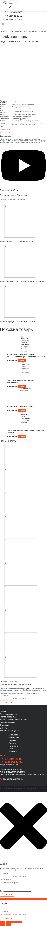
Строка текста (5, 699)
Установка (13, 746)
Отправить (7, 702)
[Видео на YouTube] (23, 186)
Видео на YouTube (9, 190)
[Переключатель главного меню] (8, 7)
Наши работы (15, 737)
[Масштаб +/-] (2, 922)
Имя (2, 696)
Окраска (12, 740)
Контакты (13, 751)
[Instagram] (4, 756)
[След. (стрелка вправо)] (8, 924)
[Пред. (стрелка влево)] (2, 924)
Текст (2, 891)
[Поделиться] (14, 922)
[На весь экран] (8, 922)
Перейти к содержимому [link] (9, 1)
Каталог (10, 31)
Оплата (12, 743)
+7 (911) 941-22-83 (13, 12)
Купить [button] (22, 360)
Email (2, 880)
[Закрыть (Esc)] (19, 922)
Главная (3, 31)
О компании (14, 735)
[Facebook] (1, 756)
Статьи (12, 748)
